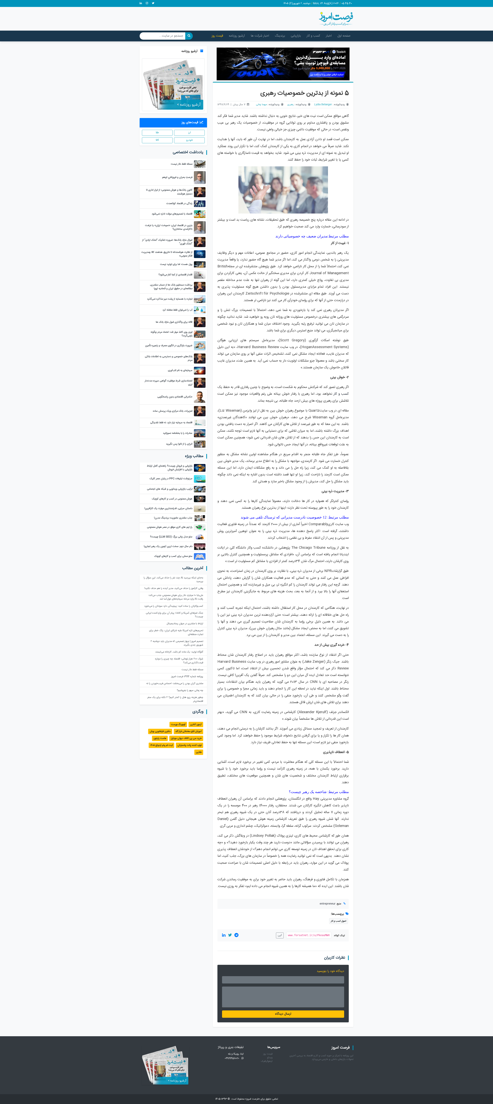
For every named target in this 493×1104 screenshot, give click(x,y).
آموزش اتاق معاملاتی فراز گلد (188, 731)
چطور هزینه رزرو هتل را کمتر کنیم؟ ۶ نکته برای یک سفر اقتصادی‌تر (175, 699)
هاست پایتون (159, 738)
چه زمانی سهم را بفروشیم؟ (190, 691)
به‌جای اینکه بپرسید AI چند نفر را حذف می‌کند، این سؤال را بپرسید (173, 580)
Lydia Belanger (323, 105)
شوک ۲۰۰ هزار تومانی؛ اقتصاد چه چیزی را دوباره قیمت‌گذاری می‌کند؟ (179, 661)
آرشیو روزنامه (237, 36)
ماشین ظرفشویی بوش (160, 731)
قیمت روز (217, 36)
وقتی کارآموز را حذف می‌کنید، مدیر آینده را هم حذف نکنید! (173, 588)
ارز (189, 132)
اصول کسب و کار (338, 921)
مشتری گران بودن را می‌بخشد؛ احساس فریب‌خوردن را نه (174, 684)
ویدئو (269, 1058)
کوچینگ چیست (178, 724)
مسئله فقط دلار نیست (192, 670)
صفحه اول (343, 36)
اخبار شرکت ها (260, 36)
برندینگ (280, 36)
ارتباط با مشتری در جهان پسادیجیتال (185, 624)
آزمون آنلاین (196, 724)
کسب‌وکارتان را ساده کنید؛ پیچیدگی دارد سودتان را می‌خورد (173, 606)
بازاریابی (296, 36)
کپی (280, 935)
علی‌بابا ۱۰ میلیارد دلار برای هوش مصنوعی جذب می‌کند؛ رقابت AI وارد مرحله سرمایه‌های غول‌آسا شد (175, 597)
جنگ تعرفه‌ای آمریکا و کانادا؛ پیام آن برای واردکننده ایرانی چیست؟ (174, 615)
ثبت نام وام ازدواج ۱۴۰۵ (161, 745)
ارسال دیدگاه (283, 1014)
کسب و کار (313, 36)
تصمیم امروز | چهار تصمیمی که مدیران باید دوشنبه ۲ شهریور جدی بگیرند (177, 643)
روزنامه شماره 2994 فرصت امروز (187, 677)
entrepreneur (327, 904)
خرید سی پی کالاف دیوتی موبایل (186, 738)
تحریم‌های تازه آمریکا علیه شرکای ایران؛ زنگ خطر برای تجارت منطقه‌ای (176, 632)
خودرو (189, 140)
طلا (157, 132)
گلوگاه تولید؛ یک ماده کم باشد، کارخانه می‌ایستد (179, 652)
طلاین (199, 752)
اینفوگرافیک (266, 1061)
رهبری (290, 105)
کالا (157, 140)
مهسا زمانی (261, 105)
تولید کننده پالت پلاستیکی (189, 745)
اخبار (329, 36)
